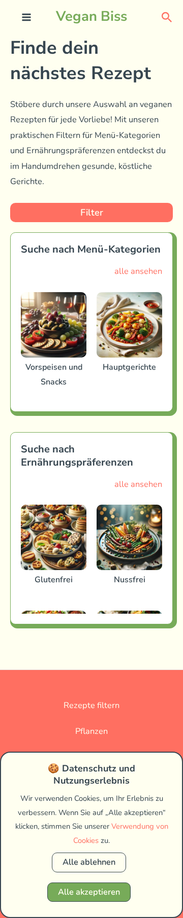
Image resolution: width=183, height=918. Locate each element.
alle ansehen (138, 271)
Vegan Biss (91, 16)
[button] (167, 16)
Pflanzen (91, 731)
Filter (91, 212)
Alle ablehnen (89, 862)
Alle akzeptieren (89, 892)
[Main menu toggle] (26, 17)
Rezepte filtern (91, 705)
